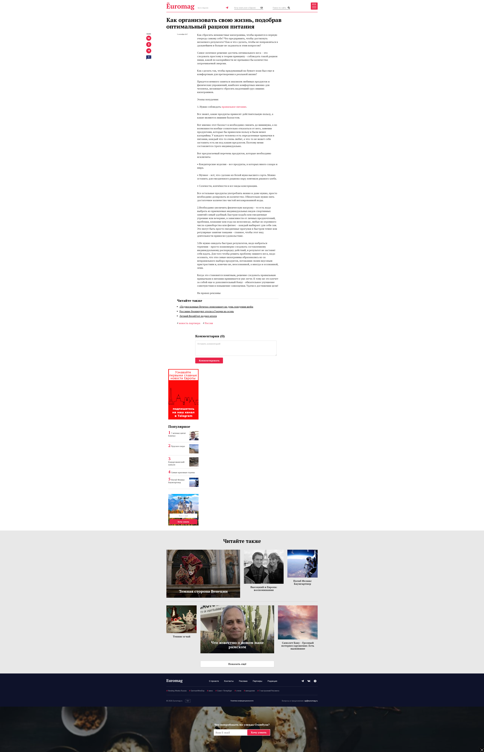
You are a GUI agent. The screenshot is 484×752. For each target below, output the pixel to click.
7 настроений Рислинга (268, 691)
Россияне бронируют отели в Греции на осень (206, 311)
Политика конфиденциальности (242, 701)
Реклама (243, 681)
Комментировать (209, 360)
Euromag (180, 6)
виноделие (249, 691)
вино (210, 691)
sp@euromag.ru (311, 701)
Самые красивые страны (183, 472)
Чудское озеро (178, 446)
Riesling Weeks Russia (176, 691)
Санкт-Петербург (223, 691)
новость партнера (188, 323)
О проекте (214, 681)
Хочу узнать (183, 521)
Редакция (272, 681)
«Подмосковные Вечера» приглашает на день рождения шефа (216, 306)
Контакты (229, 681)
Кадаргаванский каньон (176, 463)
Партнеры (257, 681)
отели (238, 691)
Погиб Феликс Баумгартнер (176, 481)
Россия (208, 323)
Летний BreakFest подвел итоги (198, 316)
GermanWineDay (196, 691)
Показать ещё (237, 664)
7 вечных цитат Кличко (177, 434)
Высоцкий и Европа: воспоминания (263, 588)
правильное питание (234, 106)
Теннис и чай (181, 636)
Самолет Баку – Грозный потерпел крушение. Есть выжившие (297, 645)
